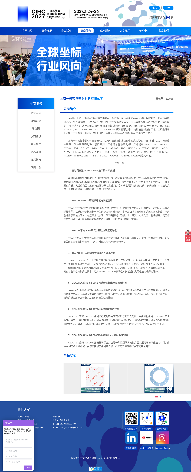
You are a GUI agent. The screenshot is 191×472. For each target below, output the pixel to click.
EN (168, 8)
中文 (154, 8)
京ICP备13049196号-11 (109, 458)
